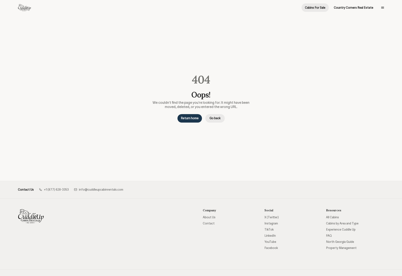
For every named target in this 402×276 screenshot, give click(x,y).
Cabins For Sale (315, 8)
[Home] (31, 216)
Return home (190, 118)
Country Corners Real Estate (353, 8)
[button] (54, 189)
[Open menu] (382, 7)
